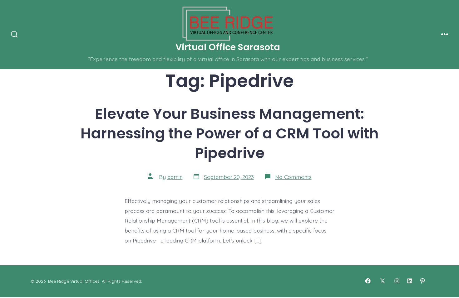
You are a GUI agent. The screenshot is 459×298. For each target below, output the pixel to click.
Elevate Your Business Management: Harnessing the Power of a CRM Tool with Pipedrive (230, 133)
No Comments (293, 176)
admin (175, 176)
